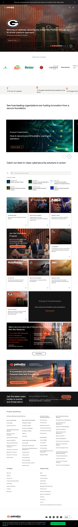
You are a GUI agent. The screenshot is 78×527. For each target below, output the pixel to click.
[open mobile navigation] (73, 7)
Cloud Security (43, 420)
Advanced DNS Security (12, 442)
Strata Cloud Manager (27, 428)
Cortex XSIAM (43, 440)
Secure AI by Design (11, 420)
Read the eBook (15, 147)
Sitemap (42, 496)
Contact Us (9, 478)
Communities (43, 475)
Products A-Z (43, 488)
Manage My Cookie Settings (58, 523)
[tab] (50, 45)
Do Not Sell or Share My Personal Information (51, 504)
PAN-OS (24, 433)
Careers (8, 475)
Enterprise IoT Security (12, 449)
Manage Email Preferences (46, 486)
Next (69, 156)
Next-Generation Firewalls (28, 420)
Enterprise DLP (25, 452)
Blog (41, 473)
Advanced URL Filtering (12, 437)
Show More (39, 353)
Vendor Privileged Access (62, 447)
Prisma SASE (25, 443)
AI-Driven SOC (43, 437)
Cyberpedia (43, 480)
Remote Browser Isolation (28, 462)
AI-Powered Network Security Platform (16, 416)
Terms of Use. (47, 400)
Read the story (12, 40)
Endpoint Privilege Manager (62, 426)
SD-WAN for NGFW (26, 430)
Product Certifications (45, 491)
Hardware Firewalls (26, 422)
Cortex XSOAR (43, 445)
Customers (9, 483)
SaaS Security (10, 457)
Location (9, 488)
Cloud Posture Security (45, 428)
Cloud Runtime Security (45, 430)
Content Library (44, 478)
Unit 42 (41, 502)
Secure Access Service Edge (29, 440)
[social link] (46, 517)
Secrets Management (61, 438)
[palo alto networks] (9, 8)
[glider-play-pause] (71, 46)
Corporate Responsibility (13, 480)
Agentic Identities (60, 435)
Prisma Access (25, 454)
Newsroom (9, 491)
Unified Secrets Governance (62, 441)
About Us (9, 473)
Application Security (45, 425)
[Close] (75, 523)
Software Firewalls (26, 425)
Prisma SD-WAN (26, 460)
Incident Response (60, 458)
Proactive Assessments (61, 455)
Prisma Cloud (43, 433)
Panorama (24, 436)
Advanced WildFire (11, 440)
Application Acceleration (28, 445)
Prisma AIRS (9, 422)
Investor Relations (11, 486)
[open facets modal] (8, 173)
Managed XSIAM (44, 454)
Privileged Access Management (63, 420)
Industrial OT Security (12, 454)
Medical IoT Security (11, 452)
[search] (70, 7)
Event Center (43, 483)
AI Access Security (11, 425)
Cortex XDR (42, 442)
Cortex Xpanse (43, 448)
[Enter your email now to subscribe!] (44, 397)
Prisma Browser (26, 457)
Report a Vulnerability (45, 494)
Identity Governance (61, 429)
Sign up (65, 396)
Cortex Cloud (43, 422)
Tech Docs (42, 499)
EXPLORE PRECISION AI (17, 382)
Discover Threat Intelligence (63, 465)
